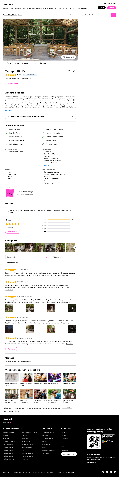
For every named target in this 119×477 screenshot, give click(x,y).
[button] (24, 194)
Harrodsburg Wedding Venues (13, 15)
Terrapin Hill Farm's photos (11, 411)
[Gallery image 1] (40, 40)
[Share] (69, 71)
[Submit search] (113, 15)
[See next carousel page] (75, 247)
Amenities (25, 63)
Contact (43, 63)
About (17, 63)
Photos (9, 63)
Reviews (34, 63)
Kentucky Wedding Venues (33, 408)
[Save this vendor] (74, 71)
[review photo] (10, 247)
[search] (46, 257)
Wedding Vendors (8, 408)
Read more (9, 110)
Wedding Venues (19, 408)
